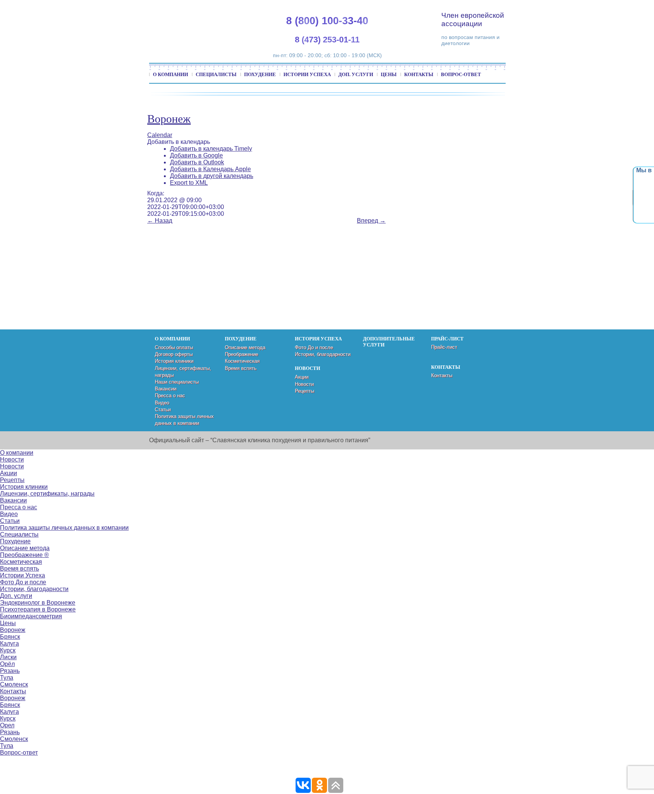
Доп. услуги (355, 74)
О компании (170, 74)
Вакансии (165, 389)
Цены (389, 74)
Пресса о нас (170, 395)
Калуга (9, 643)
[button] (178, 142)
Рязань (10, 671)
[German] (588, 8)
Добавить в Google (196, 155)
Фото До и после (314, 347)
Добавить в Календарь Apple (210, 169)
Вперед (371, 220)
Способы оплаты (174, 347)
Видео (162, 403)
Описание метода (245, 347)
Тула (6, 677)
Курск (8, 650)
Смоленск (14, 684)
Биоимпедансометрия (31, 616)
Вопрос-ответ (461, 74)
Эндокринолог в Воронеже (37, 602)
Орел (7, 725)
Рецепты (304, 391)
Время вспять (241, 368)
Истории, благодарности (322, 354)
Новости (304, 384)
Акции (301, 377)
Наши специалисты (177, 382)
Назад (159, 220)
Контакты (418, 74)
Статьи (163, 409)
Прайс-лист (444, 347)
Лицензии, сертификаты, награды (47, 493)
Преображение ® (24, 555)
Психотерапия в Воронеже (38, 609)
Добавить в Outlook (197, 162)
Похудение (260, 74)
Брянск (10, 636)
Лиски (8, 657)
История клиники (174, 361)
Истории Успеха (307, 74)
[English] (579, 8)
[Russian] (597, 8)
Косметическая (242, 361)
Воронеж (169, 118)
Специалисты (216, 74)
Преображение (241, 354)
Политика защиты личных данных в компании (64, 527)
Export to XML (189, 182)
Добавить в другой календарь (211, 176)
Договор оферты (174, 354)
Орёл (7, 664)
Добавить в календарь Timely (211, 148)
